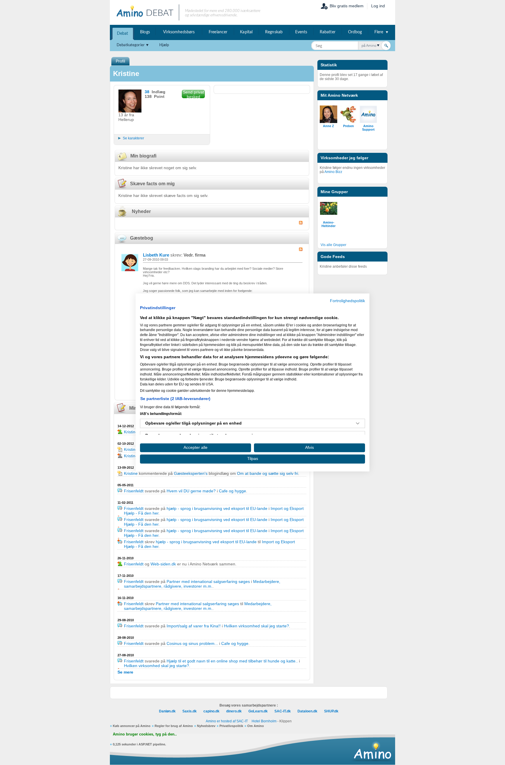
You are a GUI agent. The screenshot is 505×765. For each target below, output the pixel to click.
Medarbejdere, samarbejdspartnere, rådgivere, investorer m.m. (202, 584)
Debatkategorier (131, 45)
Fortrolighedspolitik (347, 301)
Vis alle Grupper (333, 245)
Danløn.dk (167, 711)
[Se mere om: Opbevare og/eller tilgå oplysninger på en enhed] (357, 423)
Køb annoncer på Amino (132, 726)
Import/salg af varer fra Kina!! (194, 626)
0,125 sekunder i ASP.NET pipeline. (139, 744)
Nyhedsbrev (206, 726)
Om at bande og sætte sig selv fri (267, 473)
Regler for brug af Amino (174, 726)
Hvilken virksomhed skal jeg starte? (256, 626)
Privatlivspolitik (231, 726)
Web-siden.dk (163, 564)
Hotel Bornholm (264, 721)
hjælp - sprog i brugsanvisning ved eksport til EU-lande (217, 508)
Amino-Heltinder (328, 224)
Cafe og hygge (232, 491)
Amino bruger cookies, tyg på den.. (145, 734)
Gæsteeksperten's (190, 473)
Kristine (131, 432)
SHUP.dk (331, 711)
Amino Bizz (333, 172)
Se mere (125, 672)
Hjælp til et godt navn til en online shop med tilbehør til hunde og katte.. (232, 661)
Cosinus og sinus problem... (192, 643)
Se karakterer (133, 138)
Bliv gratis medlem (347, 6)
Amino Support (368, 127)
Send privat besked (193, 94)
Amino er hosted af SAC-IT (227, 721)
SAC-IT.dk (282, 711)
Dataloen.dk (307, 711)
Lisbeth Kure (156, 254)
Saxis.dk (189, 711)
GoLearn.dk (258, 711)
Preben (348, 126)
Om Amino (255, 726)
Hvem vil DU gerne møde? (191, 491)
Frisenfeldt (133, 491)
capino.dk (211, 711)
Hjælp (164, 45)
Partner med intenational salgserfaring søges (208, 581)
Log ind (378, 6)
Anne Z (328, 126)
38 (147, 91)
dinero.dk (234, 711)
